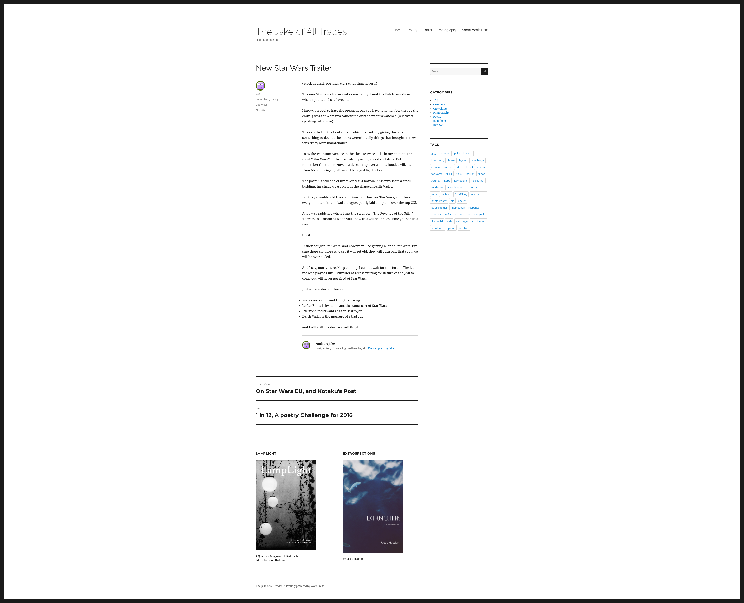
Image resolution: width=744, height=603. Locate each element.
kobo (447, 180)
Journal (435, 180)
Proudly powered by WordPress (305, 586)
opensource (478, 194)
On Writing (440, 108)
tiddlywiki (437, 221)
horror (470, 173)
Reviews (438, 125)
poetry (462, 201)
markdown (437, 187)
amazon (444, 153)
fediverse (437, 173)
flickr (449, 173)
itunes (481, 173)
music (434, 194)
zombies (464, 228)
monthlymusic (456, 187)
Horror (427, 30)
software (450, 214)
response (474, 207)
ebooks (481, 167)
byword (463, 160)
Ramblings (440, 120)
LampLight (460, 180)
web (449, 221)
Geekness (261, 104)
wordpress (437, 228)
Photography (447, 30)
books (451, 160)
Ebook (470, 167)
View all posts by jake (381, 348)
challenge (478, 160)
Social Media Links (475, 30)
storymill (479, 214)
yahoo (451, 228)
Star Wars (261, 110)
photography (439, 201)
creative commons (442, 167)
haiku (459, 173)
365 (435, 100)
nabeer (446, 194)
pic (452, 201)
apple (456, 153)
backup (467, 153)
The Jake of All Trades (301, 31)
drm (459, 167)
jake (258, 94)
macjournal (477, 180)
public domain (439, 207)
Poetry (412, 30)
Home (398, 30)
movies (473, 187)
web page (462, 221)
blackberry (437, 160)
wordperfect (478, 221)
